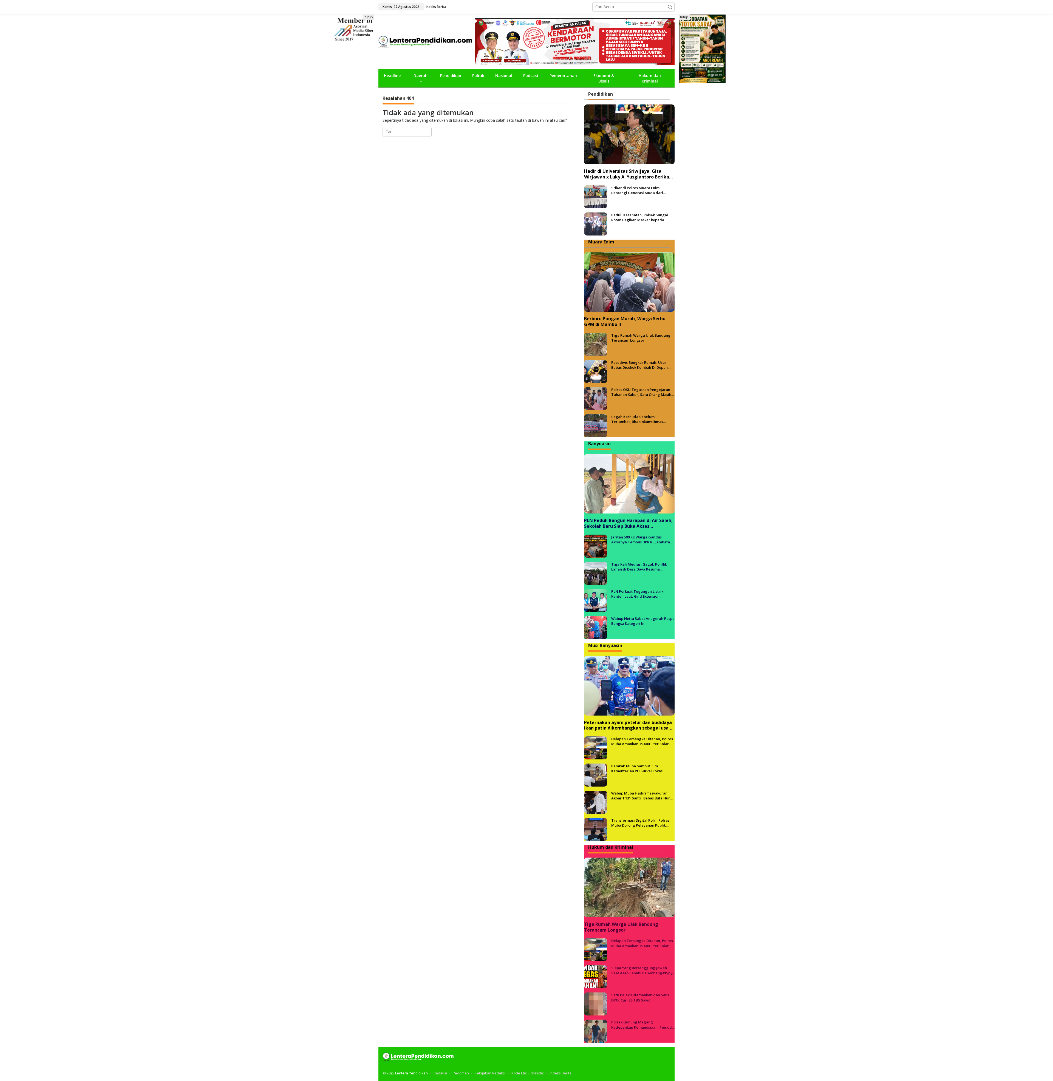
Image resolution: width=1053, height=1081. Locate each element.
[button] (670, 7)
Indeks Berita (560, 1073)
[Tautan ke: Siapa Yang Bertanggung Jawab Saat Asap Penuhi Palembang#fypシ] (595, 976)
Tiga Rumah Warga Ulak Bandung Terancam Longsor (640, 338)
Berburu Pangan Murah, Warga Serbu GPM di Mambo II (625, 321)
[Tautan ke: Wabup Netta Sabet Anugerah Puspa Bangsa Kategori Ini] (595, 627)
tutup (369, 17)
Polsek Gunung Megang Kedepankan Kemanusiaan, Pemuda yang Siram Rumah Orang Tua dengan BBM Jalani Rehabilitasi (642, 1024)
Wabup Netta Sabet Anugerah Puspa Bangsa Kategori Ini (643, 621)
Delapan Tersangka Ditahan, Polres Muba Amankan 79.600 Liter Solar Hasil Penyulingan (642, 741)
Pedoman (461, 1073)
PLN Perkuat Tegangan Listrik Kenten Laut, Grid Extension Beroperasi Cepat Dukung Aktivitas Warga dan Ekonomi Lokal (641, 594)
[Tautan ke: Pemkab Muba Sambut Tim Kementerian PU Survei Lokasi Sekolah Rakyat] (595, 774)
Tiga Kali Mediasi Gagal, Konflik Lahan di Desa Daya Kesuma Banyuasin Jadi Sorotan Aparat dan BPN (641, 567)
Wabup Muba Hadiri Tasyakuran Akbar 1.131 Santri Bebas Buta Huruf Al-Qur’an (642, 796)
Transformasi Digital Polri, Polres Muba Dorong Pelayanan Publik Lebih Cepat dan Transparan (640, 823)
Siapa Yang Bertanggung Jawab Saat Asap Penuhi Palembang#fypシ (642, 970)
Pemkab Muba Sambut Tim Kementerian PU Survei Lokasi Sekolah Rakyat (637, 768)
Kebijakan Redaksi (490, 1073)
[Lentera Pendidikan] (426, 41)
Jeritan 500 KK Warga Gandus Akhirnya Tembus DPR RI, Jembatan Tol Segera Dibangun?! (641, 539)
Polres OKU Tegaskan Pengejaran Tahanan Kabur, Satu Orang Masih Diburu (641, 392)
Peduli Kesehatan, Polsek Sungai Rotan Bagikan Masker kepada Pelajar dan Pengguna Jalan (639, 217)
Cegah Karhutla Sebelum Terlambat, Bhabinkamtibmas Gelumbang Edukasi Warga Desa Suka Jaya (639, 419)
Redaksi (440, 1073)
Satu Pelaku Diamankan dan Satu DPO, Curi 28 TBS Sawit (640, 997)
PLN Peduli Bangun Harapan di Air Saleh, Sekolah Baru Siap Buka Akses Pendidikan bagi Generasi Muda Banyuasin (628, 523)
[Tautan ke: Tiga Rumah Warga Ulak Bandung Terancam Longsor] (595, 344)
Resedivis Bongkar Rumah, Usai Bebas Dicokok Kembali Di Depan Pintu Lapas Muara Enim (639, 365)
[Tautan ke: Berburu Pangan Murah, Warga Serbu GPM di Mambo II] (629, 282)
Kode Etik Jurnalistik (527, 1073)
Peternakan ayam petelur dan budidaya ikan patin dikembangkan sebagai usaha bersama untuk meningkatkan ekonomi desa (629, 725)
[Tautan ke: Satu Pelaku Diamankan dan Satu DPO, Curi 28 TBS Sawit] (595, 1003)
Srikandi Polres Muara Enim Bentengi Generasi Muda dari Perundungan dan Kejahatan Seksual (637, 190)
